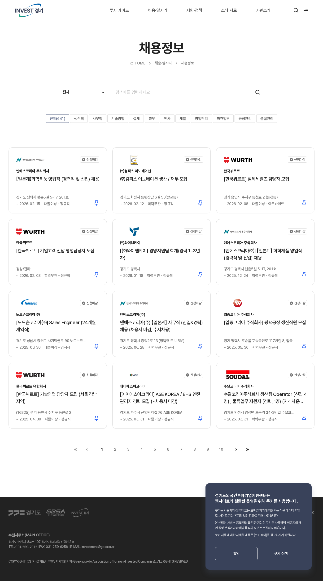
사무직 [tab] (97, 118)
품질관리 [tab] (266, 118)
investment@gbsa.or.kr (98, 547)
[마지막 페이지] (247, 449)
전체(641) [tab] (57, 118)
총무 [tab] (152, 118)
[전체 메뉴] (305, 10)
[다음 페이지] (236, 449)
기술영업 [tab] (117, 118)
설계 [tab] (136, 118)
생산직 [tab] (79, 118)
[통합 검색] (296, 10)
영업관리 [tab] (201, 118)
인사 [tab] (167, 118)
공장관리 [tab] (245, 118)
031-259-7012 (26, 547)
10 (221, 449)
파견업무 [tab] (223, 118)
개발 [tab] (182, 118)
